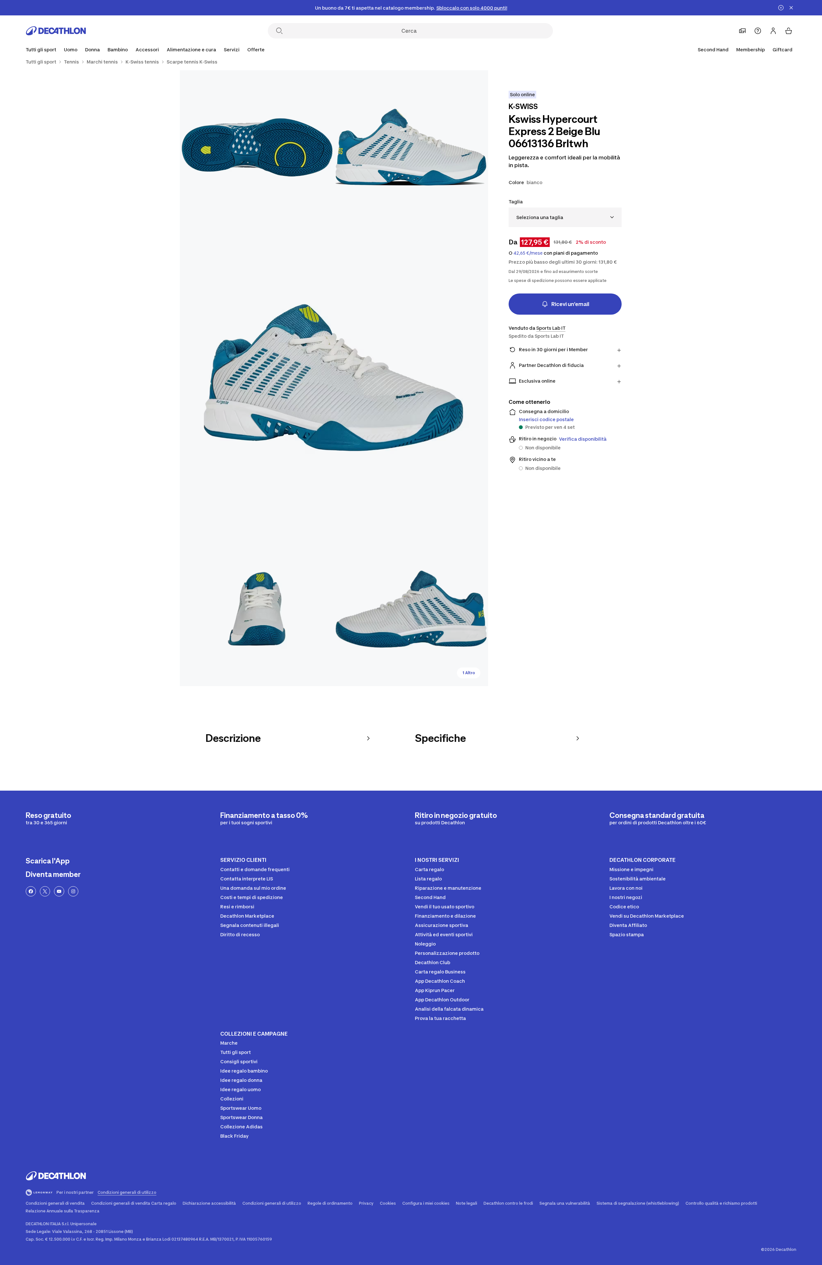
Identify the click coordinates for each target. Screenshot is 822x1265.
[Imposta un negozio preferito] (742, 30)
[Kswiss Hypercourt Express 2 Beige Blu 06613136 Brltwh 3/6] (334, 378)
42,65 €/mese (528, 253)
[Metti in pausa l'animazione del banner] (781, 8)
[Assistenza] (757, 30)
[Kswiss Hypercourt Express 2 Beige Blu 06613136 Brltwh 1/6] (411, 147)
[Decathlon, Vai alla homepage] (56, 30)
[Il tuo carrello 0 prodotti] (788, 30)
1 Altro (468, 672)
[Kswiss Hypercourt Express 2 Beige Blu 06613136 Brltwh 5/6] (411, 609)
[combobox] (565, 217)
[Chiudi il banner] (791, 8)
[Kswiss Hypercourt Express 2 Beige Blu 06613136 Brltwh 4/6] (257, 609)
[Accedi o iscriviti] (773, 30)
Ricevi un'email (570, 304)
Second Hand (713, 49)
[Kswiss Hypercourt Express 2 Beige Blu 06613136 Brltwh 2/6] (257, 147)
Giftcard (782, 49)
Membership (750, 49)
